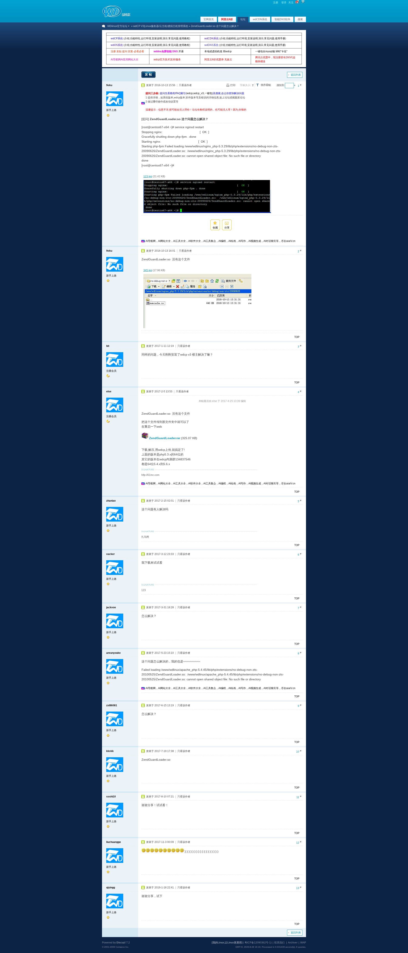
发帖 (149, 74)
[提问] (145, 119)
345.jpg (147, 270)
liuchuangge (113, 842)
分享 (227, 227)
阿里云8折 (227, 19)
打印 (232, 85)
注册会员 (111, 370)
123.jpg (147, 176)
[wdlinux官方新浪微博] (297, 2)
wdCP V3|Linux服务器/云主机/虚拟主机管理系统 (160, 26)
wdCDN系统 (260, 19)
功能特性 (135, 38)
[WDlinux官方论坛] (116, 16)
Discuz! (121, 942)
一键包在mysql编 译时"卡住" (271, 51)
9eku (109, 85)
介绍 (126, 38)
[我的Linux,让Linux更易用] (227, 942)
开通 (181, 51)
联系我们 (279, 942)
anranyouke (113, 652)
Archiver (293, 942)
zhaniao (111, 500)
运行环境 (146, 38)
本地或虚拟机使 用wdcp (218, 51)
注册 (275, 2)
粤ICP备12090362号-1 (258, 942)
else (108, 391)
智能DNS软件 (282, 19)
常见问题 (173, 38)
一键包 (208, 93)
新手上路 (111, 110)
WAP (303, 942)
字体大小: (245, 85)
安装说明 (157, 38)
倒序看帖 (266, 85)
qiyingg (110, 887)
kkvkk (110, 751)
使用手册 (280, 38)
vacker (110, 554)
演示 (165, 38)
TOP (296, 337)
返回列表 (296, 74)
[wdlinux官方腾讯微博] (303, 2)
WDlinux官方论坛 (117, 26)
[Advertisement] (223, 113)
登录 (283, 2)
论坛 (242, 19)
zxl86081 (111, 705)
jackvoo (111, 607)
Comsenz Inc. (122, 947)
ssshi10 (111, 796)
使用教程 (184, 38)
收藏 (215, 227)
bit (107, 346)
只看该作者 (185, 85)
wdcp (190, 93)
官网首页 (209, 19)
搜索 (300, 19)
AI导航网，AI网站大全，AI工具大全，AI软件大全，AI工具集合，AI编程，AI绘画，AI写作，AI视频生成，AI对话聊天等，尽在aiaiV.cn (220, 241)
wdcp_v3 (198, 93)
